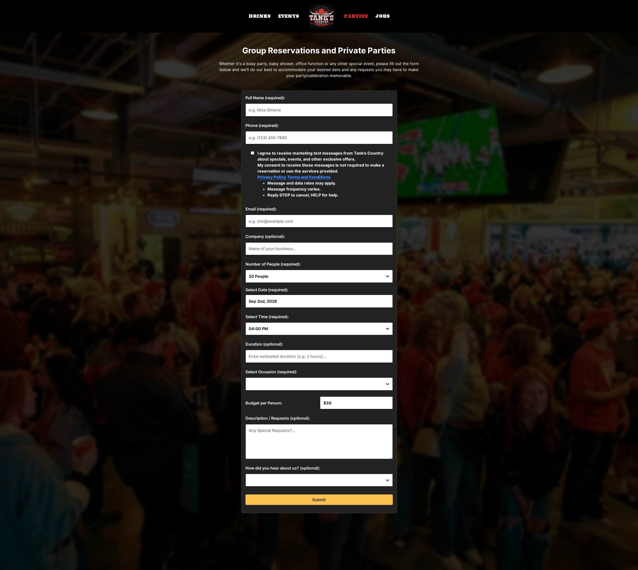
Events (288, 16)
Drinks (260, 16)
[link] (321, 16)
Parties (356, 16)
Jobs (382, 16)
